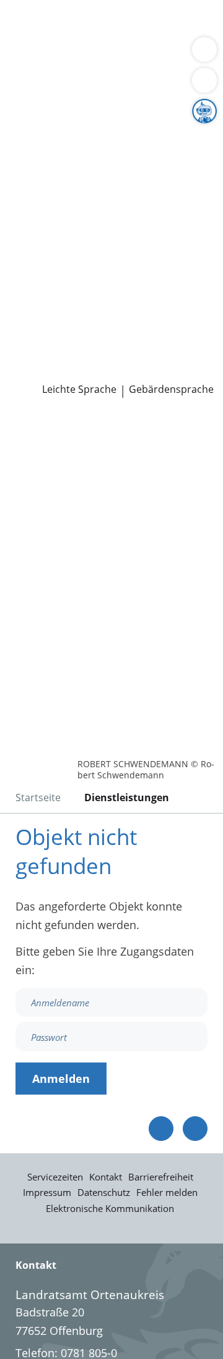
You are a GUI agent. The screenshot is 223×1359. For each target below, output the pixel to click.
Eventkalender (133, 292)
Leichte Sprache (79, 389)
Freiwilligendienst (55, 323)
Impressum (47, 1192)
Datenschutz (103, 1192)
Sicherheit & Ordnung (65, 55)
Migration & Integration (154, 39)
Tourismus (103, 165)
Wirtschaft (151, 55)
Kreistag (21, 228)
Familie (71, 39)
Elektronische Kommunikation (110, 1208)
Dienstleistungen (44, 8)
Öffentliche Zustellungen (73, 370)
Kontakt (105, 1177)
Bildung (29, 150)
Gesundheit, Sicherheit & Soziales (96, 134)
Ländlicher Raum (172, 150)
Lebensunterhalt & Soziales (116, 23)
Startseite (38, 797)
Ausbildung (38, 307)
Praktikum (144, 307)
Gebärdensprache (171, 389)
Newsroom (29, 339)
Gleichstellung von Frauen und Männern (114, 197)
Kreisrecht (191, 244)
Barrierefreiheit (160, 1177)
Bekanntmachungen (61, 181)
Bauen (26, 23)
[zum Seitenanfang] (195, 1128)
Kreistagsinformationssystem (85, 244)
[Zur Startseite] (43, 431)
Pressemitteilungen (59, 355)
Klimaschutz (40, 165)
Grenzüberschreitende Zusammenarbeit (113, 212)
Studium (93, 307)
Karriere (21, 276)
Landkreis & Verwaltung (61, 103)
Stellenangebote (51, 292)
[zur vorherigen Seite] (161, 1128)
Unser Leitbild (140, 323)
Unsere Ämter (36, 87)
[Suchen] (204, 80)
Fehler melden (167, 1192)
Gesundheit (39, 70)
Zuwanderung (89, 150)
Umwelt (92, 70)
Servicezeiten (55, 1177)
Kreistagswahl (45, 260)
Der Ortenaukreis (53, 118)
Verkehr (29, 39)
